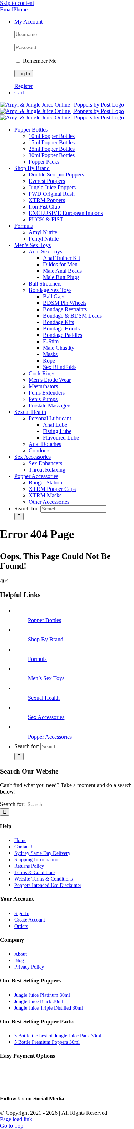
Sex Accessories (46, 717)
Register (23, 86)
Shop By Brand (45, 639)
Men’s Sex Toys (46, 678)
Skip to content (17, 3)
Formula (37, 659)
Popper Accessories (50, 737)
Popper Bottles (44, 620)
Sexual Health (44, 698)
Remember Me (38, 61)
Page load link (16, 1119)
